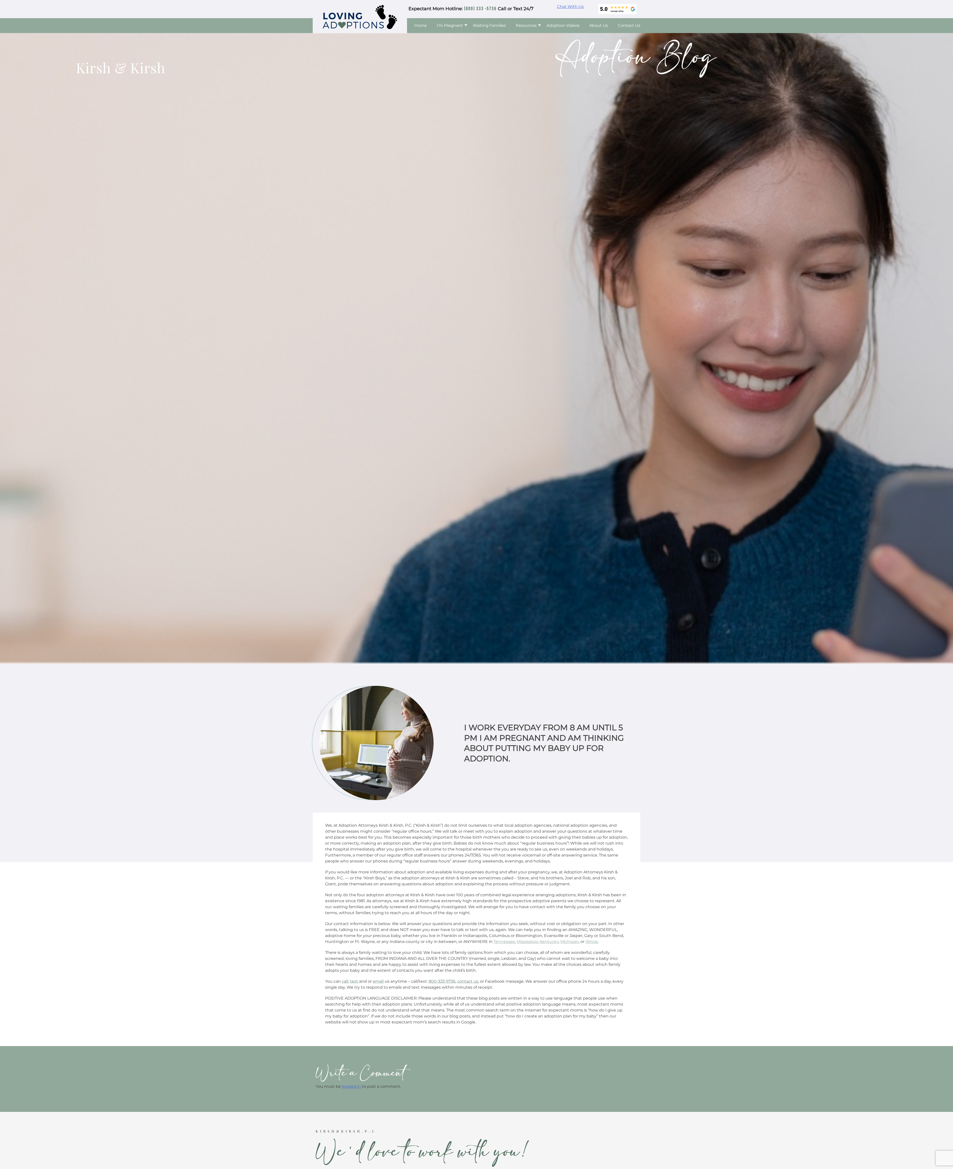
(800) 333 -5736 (480, 9)
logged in (351, 1086)
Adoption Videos (562, 25)
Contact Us (629, 25)
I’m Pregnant (450, 25)
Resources (526, 25)
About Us (598, 25)
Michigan (569, 941)
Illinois (591, 941)
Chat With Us (570, 6)
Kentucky (549, 941)
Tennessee (504, 941)
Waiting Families (489, 25)
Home (420, 25)
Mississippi (527, 941)
